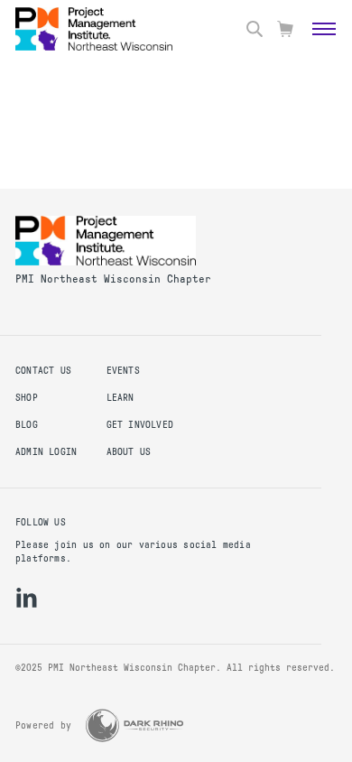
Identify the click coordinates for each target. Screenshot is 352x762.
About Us (129, 452)
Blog (26, 425)
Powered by (43, 725)
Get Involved (140, 425)
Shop (26, 398)
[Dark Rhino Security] (134, 725)
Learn (120, 398)
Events (123, 371)
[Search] (254, 29)
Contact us (43, 371)
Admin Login (46, 452)
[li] (26, 598)
